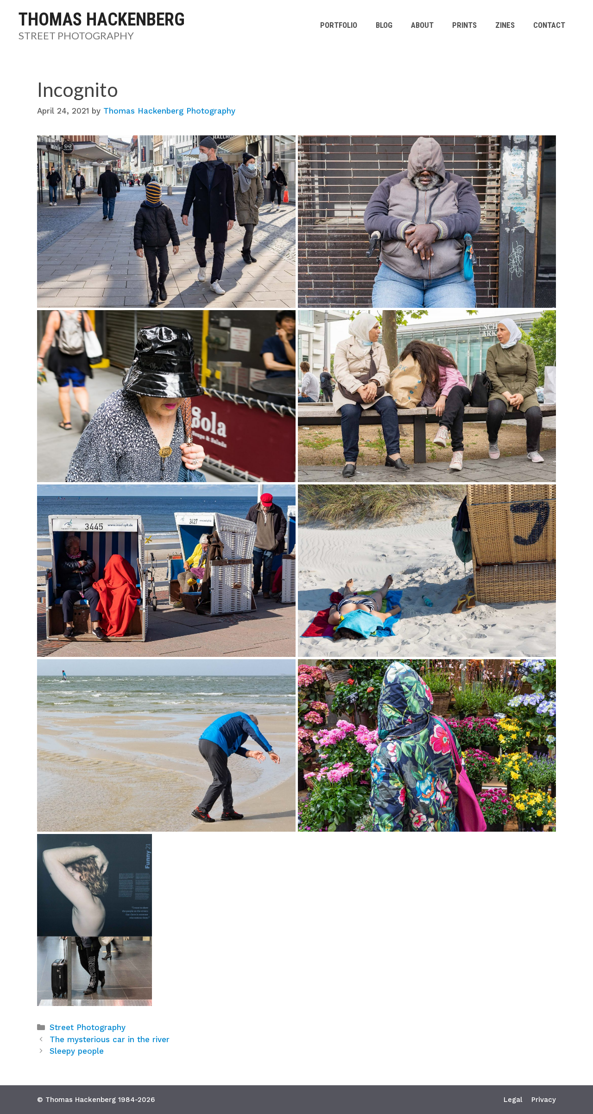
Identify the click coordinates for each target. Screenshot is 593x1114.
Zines (505, 25)
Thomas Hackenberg (102, 19)
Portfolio (338, 25)
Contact (549, 25)
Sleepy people (77, 1051)
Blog (384, 25)
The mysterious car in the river (110, 1039)
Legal (513, 1099)
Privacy (543, 1099)
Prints (464, 25)
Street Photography (76, 35)
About (422, 25)
